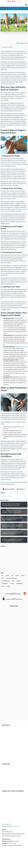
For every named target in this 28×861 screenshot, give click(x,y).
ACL (2, 575)
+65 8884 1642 (7, 824)
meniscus (18, 580)
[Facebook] (13, 1)
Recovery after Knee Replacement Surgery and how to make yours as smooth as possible (14, 681)
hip (12, 575)
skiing (3, 586)
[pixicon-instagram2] (15, 851)
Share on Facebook (10, 489)
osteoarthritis (5, 583)
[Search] (19, 1)
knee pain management (11, 578)
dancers (7, 575)
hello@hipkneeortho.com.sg (12, 826)
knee (3, 578)
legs (13, 580)
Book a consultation (5, 482)
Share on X (22, 489)
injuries (23, 575)
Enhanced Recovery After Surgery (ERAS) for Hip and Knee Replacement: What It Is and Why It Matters (14, 709)
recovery (12, 583)
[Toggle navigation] (26, 5)
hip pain (17, 575)
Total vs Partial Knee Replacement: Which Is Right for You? (13, 653)
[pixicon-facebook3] (13, 851)
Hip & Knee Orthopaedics (10, 472)
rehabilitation (19, 583)
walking (8, 586)
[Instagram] (15, 1)
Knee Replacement (6, 580)
